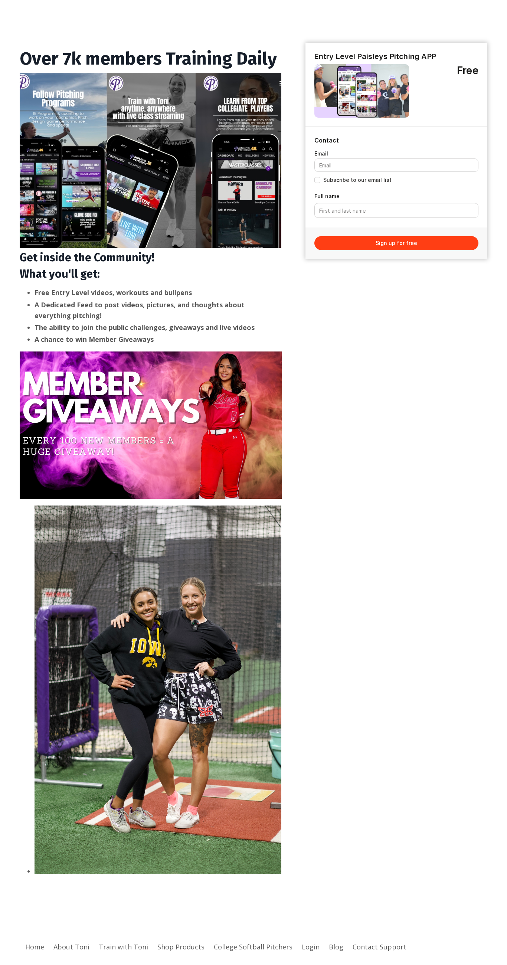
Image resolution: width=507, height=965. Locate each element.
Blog (336, 946)
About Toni (71, 946)
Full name (327, 196)
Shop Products (181, 946)
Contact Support (379, 946)
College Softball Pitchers (253, 946)
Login (311, 946)
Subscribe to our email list (357, 180)
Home (34, 946)
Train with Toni (123, 946)
